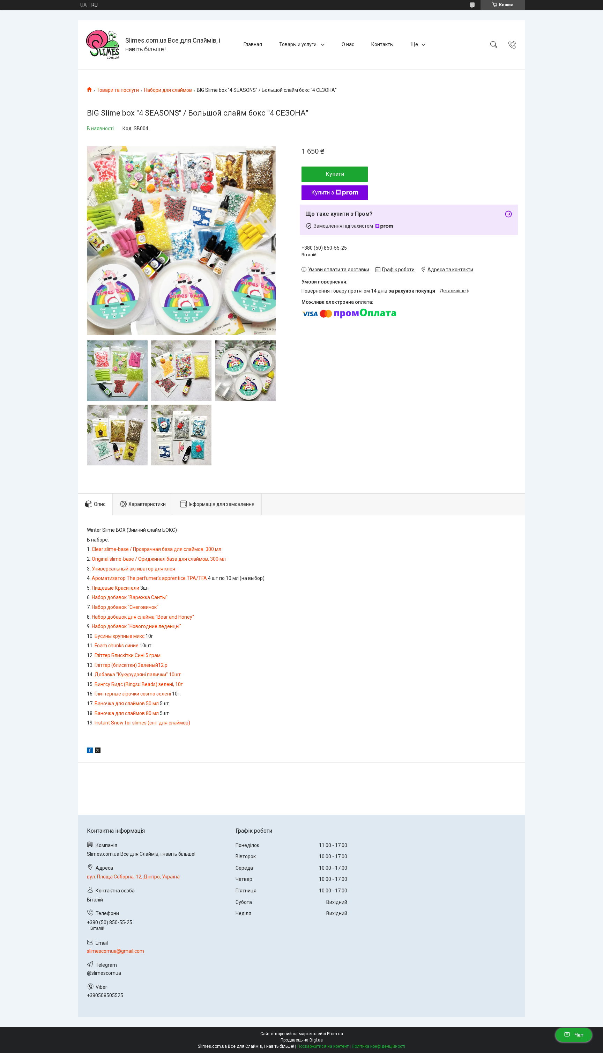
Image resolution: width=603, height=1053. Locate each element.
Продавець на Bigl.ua (302, 1040)
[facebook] (90, 751)
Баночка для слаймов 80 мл (127, 713)
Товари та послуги (118, 90)
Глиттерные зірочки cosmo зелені (133, 694)
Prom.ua (335, 1033)
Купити (335, 174)
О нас (348, 44)
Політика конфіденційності (378, 1046)
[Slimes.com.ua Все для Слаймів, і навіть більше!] (102, 44)
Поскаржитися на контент (323, 1046)
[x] (97, 751)
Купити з (322, 192)
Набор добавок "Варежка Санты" (130, 597)
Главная (253, 44)
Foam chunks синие (117, 645)
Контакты (382, 44)
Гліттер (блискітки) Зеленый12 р (131, 665)
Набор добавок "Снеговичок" (125, 607)
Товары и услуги (298, 44)
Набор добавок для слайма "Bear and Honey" (143, 617)
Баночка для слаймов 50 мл (127, 703)
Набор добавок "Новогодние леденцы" (136, 626)
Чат (578, 1035)
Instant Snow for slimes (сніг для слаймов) (142, 723)
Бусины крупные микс (119, 636)
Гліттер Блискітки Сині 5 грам (128, 655)
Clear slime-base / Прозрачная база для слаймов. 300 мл (156, 549)
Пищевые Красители (115, 588)
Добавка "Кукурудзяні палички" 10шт (138, 674)
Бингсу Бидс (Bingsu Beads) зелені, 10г (139, 684)
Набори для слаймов (168, 90)
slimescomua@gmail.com (115, 951)
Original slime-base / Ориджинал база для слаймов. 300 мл (159, 559)
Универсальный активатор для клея (133, 569)
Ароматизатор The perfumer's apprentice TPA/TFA (149, 578)
